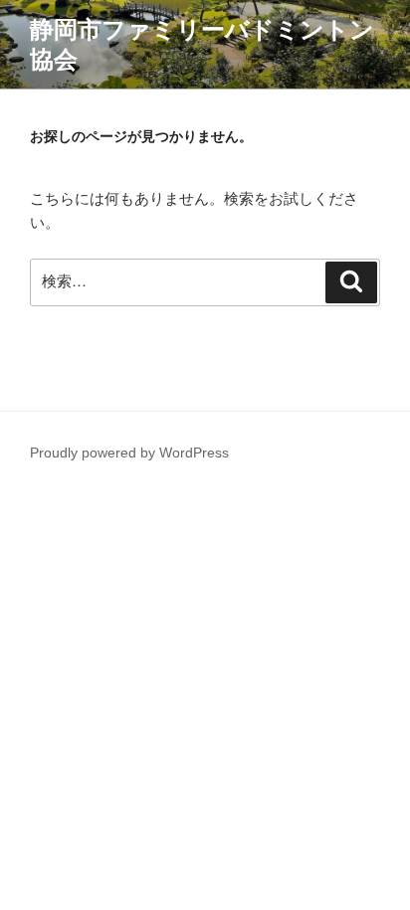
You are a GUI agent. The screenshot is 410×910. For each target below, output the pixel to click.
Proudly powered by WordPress (129, 452)
